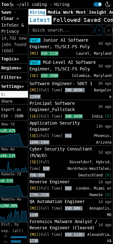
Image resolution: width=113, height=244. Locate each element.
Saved (92, 20)
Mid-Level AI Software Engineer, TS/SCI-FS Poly (63, 65)
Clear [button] (8, 18)
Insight (97, 12)
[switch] (98, 4)
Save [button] (7, 12)
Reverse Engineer (50, 181)
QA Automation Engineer (57, 201)
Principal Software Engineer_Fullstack (52, 106)
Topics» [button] (10, 58)
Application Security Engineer (55, 126)
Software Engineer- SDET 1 (61, 83)
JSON (18, 116)
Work (68, 12)
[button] (14, 94)
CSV (4, 116)
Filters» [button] (11, 77)
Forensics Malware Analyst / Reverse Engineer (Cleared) (63, 224)
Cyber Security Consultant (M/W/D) (61, 152)
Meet (81, 12)
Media (54, 12)
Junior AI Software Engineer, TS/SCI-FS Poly (60, 43)
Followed (67, 20)
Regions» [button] (11, 67)
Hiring (37, 12)
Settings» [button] (12, 86)
